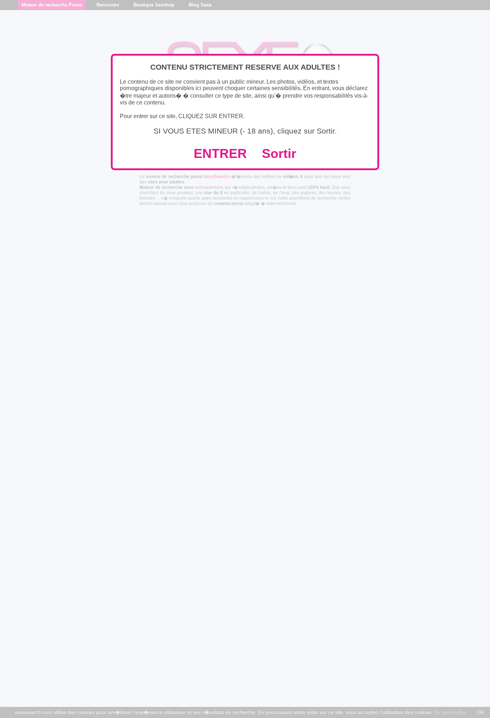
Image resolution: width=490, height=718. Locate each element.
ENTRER (220, 153)
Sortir (279, 153)
